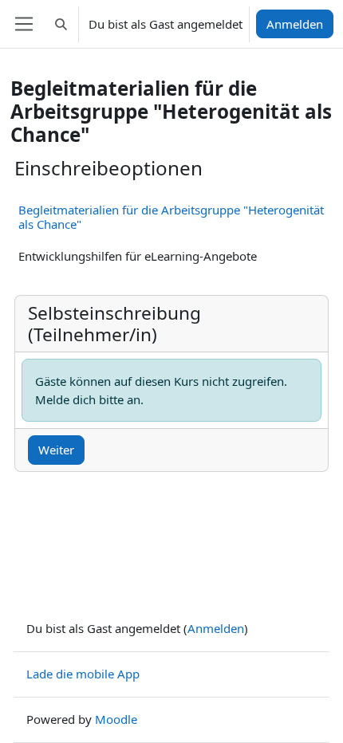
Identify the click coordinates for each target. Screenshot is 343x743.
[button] (61, 24)
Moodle (116, 719)
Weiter (56, 450)
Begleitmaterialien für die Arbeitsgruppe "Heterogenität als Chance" (171, 217)
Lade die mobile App (83, 674)
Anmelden (294, 24)
